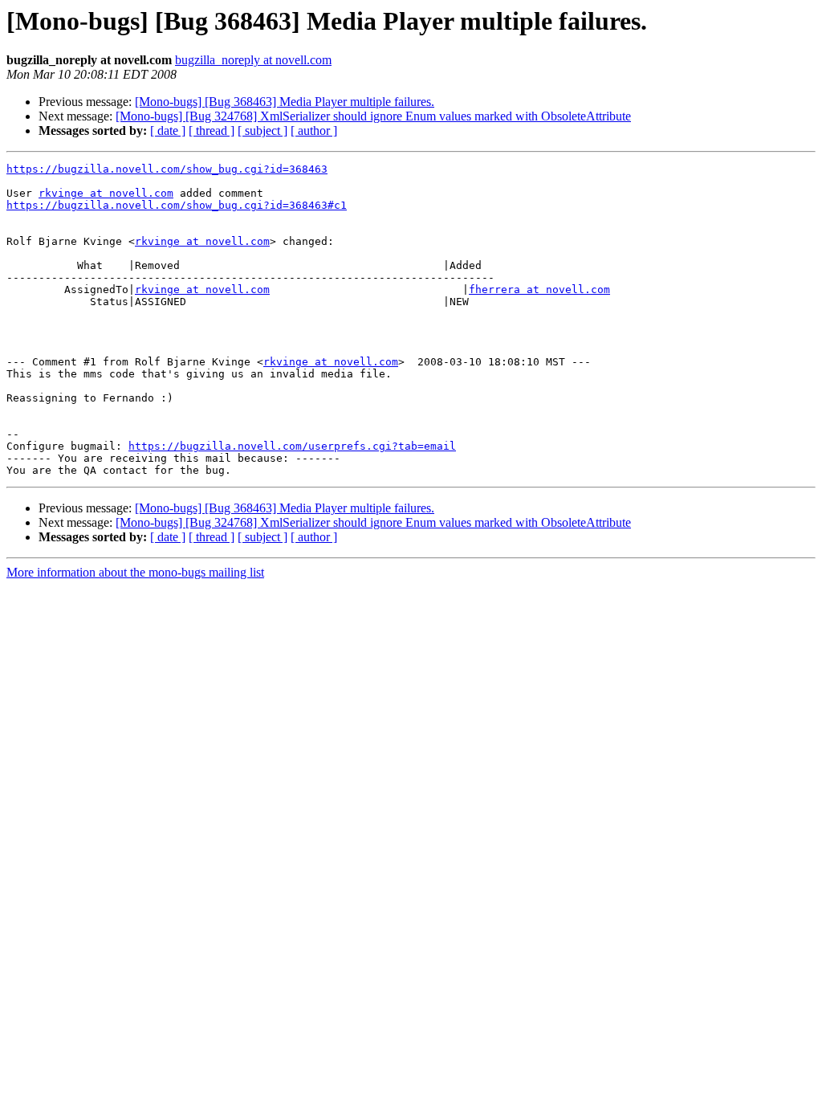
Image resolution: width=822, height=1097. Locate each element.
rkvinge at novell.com (106, 193)
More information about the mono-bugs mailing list (135, 572)
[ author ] (314, 130)
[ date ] (167, 130)
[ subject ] (262, 130)
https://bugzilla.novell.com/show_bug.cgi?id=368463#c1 (176, 205)
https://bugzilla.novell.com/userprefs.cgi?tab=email (292, 446)
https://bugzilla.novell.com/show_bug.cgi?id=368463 (167, 169)
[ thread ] (211, 130)
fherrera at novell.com (539, 289)
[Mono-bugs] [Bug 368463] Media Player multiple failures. (284, 101)
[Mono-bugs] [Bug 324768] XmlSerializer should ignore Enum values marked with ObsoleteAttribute (373, 116)
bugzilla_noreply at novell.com (253, 60)
